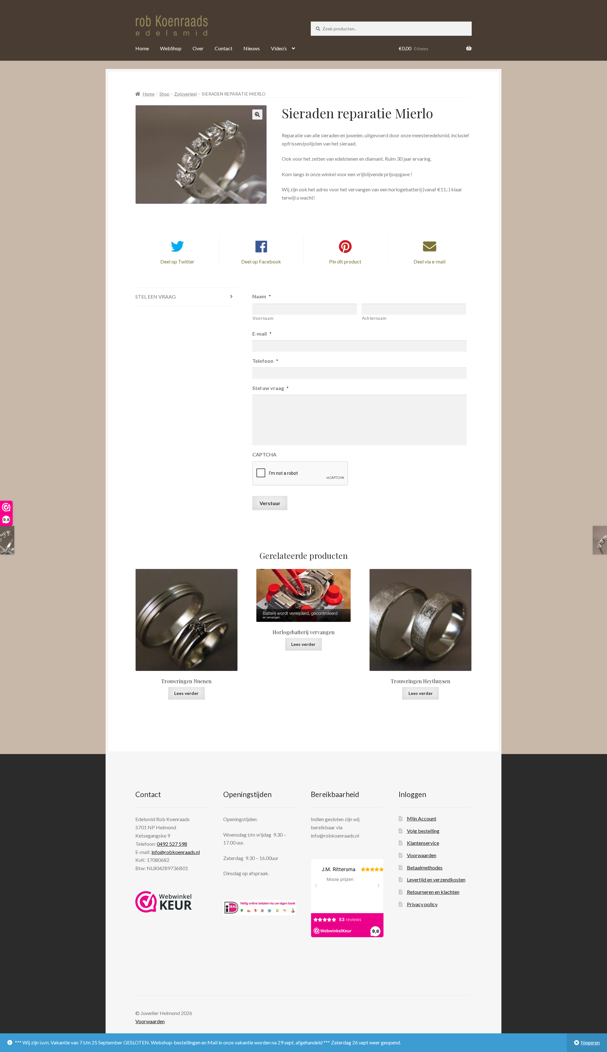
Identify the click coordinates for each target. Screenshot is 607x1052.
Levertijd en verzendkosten (436, 879)
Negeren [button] (590, 1042)
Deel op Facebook (261, 261)
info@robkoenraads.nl (175, 852)
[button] (257, 114)
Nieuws (251, 48)
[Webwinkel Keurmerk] (163, 902)
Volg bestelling (423, 831)
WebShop (170, 48)
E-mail (262, 334)
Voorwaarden (421, 855)
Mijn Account (421, 818)
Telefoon (265, 361)
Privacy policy (422, 904)
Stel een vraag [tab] (155, 297)
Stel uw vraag (270, 388)
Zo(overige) (185, 93)
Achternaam (374, 318)
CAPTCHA (264, 454)
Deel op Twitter (177, 261)
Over (198, 48)
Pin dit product (345, 261)
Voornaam (263, 318)
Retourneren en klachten (433, 892)
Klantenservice (423, 843)
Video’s (279, 48)
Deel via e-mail (429, 261)
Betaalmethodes (425, 867)
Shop (164, 93)
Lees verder (186, 693)
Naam (261, 296)
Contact (223, 48)
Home (142, 48)
